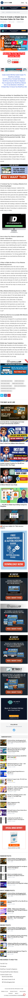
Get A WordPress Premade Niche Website (14, 79)
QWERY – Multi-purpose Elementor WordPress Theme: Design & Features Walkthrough (17, 910)
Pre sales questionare (6, 385)
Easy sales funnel (5, 383)
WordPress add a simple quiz (8, 388)
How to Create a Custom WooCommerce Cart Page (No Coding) (17, 882)
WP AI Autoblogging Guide (8, 982)
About (16, 993)
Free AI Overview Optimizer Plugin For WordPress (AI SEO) (17, 952)
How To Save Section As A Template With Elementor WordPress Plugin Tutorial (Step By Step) (16, 750)
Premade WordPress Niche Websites (9, 972)
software (4, 97)
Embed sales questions (17, 383)
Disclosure (23, 991)
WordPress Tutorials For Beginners (8, 969)
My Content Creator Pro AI (8, 979)
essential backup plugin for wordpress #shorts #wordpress (17, 867)
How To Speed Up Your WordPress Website (14, 83)
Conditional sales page (6, 381)
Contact (10, 993)
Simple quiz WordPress (19, 385)
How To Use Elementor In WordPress (14, 85)
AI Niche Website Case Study (8, 485)
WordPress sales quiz (6, 390)
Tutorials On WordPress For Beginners (14, 995)
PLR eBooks (3, 966)
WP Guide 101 (3, 22)
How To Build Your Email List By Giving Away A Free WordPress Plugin (17, 936)
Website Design (5, 135)
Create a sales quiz (19, 381)
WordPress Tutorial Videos (13, 12)
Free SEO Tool (3, 963)
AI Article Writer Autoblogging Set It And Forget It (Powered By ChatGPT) (16, 859)
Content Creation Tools (6, 974)
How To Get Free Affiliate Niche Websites (12, 443)
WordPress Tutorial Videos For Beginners (14, 81)
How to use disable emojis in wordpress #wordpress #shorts (15, 875)
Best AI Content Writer (7, 976)
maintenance (6, 240)
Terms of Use (4, 991)
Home (3, 12)
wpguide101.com (19, 988)
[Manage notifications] (24, 994)
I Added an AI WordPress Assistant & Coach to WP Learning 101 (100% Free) (17, 944)
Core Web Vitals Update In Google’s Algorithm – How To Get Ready (16, 917)
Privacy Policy (13, 991)
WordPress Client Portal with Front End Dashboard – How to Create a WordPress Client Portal (17, 788)
